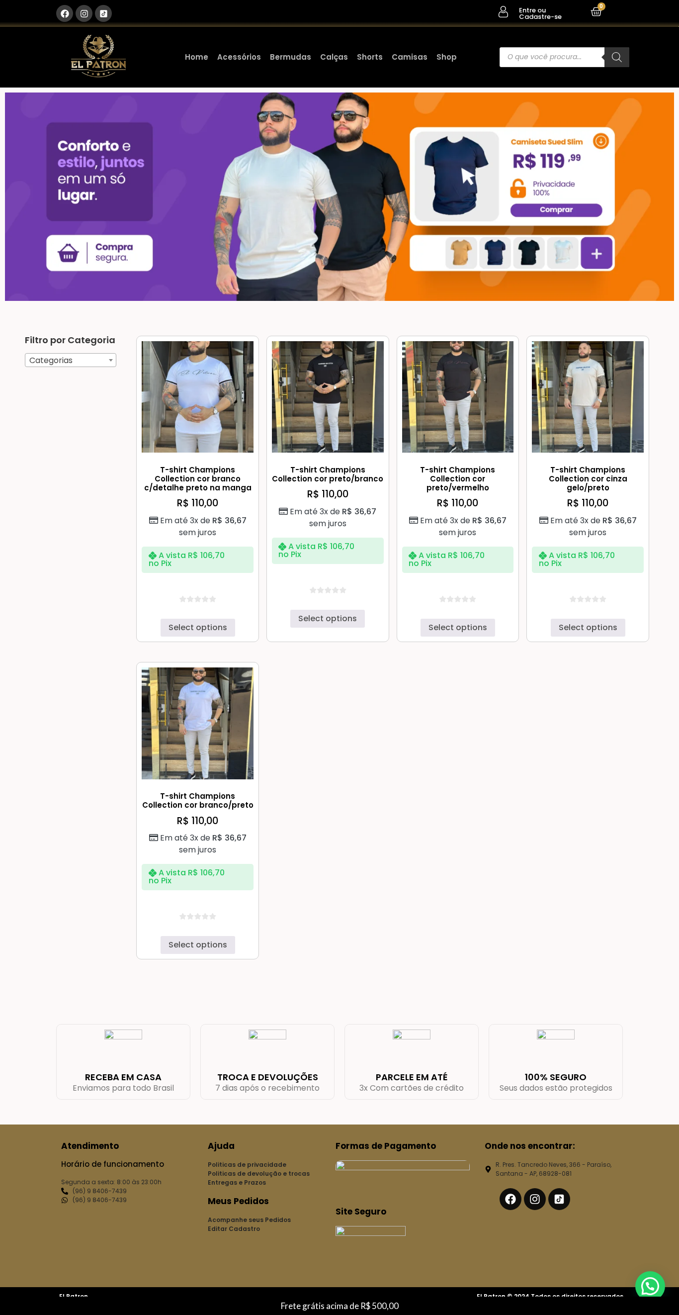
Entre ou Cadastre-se (540, 13)
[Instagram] (84, 13)
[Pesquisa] (616, 57)
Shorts (370, 57)
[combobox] (70, 360)
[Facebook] (64, 13)
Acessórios (239, 57)
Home (196, 57)
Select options (198, 627)
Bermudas (290, 57)
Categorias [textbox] (51, 360)
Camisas (409, 57)
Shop (446, 57)
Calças (334, 57)
